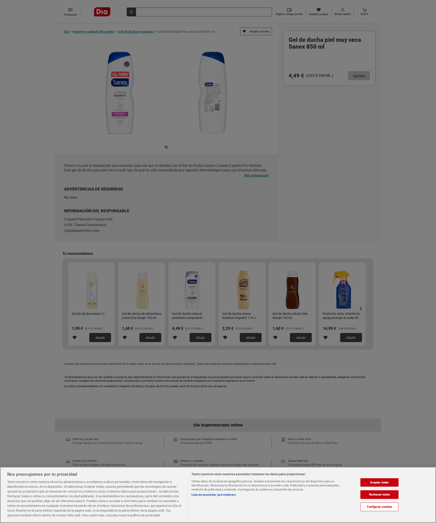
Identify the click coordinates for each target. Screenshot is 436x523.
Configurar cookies (379, 507)
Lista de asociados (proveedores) (213, 495)
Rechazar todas (379, 494)
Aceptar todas (379, 482)
